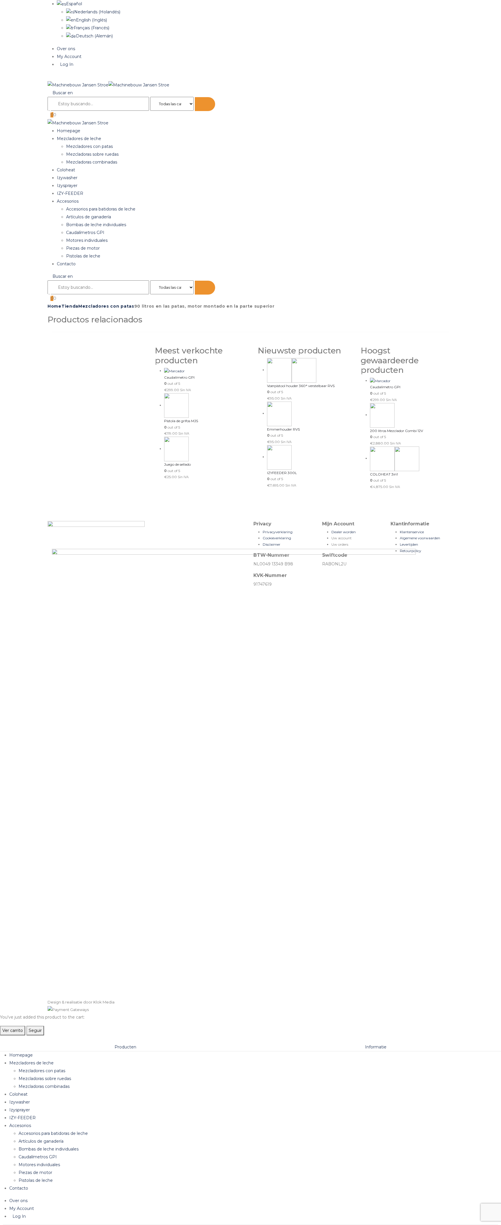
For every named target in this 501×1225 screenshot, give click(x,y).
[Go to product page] (203, 371)
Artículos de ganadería (88, 216)
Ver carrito (12, 1030)
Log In (66, 64)
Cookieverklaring (277, 538)
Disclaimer (271, 544)
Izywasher (67, 177)
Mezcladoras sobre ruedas (92, 154)
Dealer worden (343, 532)
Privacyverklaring (278, 532)
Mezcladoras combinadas (91, 162)
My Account (69, 56)
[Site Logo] (108, 84)
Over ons (66, 48)
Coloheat (66, 170)
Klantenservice (412, 532)
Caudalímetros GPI (85, 232)
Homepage (68, 130)
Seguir (35, 1030)
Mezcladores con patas (89, 146)
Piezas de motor (83, 248)
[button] (49, 76)
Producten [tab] (125, 1047)
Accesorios (68, 201)
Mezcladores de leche (79, 138)
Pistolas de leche (83, 256)
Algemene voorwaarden (420, 538)
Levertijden (409, 544)
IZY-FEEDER (70, 193)
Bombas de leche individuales (96, 224)
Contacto (66, 263)
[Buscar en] (205, 104)
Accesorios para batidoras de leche (100, 209)
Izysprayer (67, 185)
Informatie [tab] (375, 1047)
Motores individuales (87, 240)
